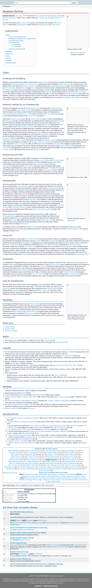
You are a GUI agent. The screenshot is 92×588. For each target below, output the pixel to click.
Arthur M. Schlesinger (62, 365)
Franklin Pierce (32, 456)
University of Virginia (63, 397)
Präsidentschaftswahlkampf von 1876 (14, 140)
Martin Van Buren (70, 452)
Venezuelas (16, 290)
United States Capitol (80, 545)
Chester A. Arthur (14, 459)
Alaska (11, 264)
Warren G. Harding (14, 463)
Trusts (45, 244)
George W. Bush (25, 469)
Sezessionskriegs (22, 25)
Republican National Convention (40, 142)
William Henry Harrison (65, 84)
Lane (72, 478)
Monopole (24, 254)
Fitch (68, 478)
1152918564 (62, 375)
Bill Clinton (10, 469)
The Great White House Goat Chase (19, 429)
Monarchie (70, 274)
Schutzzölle (6, 147)
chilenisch (43, 266)
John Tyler (33, 454)
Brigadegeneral (43, 25)
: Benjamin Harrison (14, 390)
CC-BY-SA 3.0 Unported (56, 576)
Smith (40, 478)
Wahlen (57, 168)
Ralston (38, 476)
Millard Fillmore (15, 456)
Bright (45, 474)
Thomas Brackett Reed (32, 239)
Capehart (69, 480)
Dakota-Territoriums (66, 146)
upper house (38, 522)
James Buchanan (50, 456)
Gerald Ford (23, 467)
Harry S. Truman (13, 465)
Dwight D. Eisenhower (32, 465)
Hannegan (47, 478)
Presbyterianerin (7, 90)
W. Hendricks (34, 478)
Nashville (47, 125)
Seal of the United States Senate (22, 522)
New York (13, 220)
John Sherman (56, 160)
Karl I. (33, 88)
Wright (50, 474)
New (33, 476)
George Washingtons (22, 186)
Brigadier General (59, 121)
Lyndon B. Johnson (70, 465)
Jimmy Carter (39, 467)
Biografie (7, 395)
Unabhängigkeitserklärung (58, 86)
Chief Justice (14, 545)
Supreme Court (32, 116)
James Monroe (13, 452)
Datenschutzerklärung (51, 586)
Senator (43, 144)
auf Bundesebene (67, 246)
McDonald (72, 474)
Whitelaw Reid (32, 227)
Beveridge (24, 476)
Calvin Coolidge (32, 463)
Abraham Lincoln (47, 114)
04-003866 (51, 340)
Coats (85, 480)
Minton (49, 476)
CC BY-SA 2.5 (42, 520)
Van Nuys (52, 480)
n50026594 (36, 485)
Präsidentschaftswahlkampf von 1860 (21, 114)
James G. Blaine (44, 160)
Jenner (59, 476)
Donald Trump (60, 469)
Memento (15, 395)
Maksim (18, 520)
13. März (42, 16)
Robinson (44, 476)
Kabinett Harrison (10, 327)
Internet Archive (37, 395)
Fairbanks (21, 480)
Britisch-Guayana (42, 290)
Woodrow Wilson (71, 461)
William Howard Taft (52, 461)
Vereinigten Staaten (51, 449)
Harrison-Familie (25, 23)
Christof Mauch (68, 356)
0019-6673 (61, 427)
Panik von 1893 (34, 304)
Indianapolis (53, 16)
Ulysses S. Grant (33, 458)
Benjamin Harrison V (29, 86)
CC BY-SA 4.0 (38, 554)
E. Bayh (48, 481)
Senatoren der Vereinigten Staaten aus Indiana (53, 472)
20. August (19, 16)
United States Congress (53, 522)
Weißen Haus (71, 220)
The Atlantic (46, 429)
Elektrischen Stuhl (47, 220)
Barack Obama (43, 469)
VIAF (43, 485)
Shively (35, 480)
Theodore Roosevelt (70, 272)
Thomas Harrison (10, 88)
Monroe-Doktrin (32, 199)
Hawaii (77, 274)
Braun (78, 476)
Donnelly (73, 476)
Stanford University (52, 288)
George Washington (14, 450)
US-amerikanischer (10, 18)
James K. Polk (52, 454)
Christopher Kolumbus (19, 207)
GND (17, 485)
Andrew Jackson (52, 452)
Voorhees (83, 478)
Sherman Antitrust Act (11, 244)
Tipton (36, 474)
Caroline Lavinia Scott (72, 93)
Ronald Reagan (56, 467)
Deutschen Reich (55, 264)
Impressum (38, 586)
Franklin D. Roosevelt (69, 463)
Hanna (31, 474)
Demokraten (6, 138)
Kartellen (52, 244)
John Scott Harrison (31, 84)
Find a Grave (31, 408)
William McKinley (17, 311)
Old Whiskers (23, 224)
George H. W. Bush (74, 467)
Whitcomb (53, 478)
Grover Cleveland (48, 170)
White (40, 474)
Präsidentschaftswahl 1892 (74, 229)
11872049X (23, 485)
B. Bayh (75, 480)
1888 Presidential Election (49, 547)
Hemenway (29, 480)
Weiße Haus (18, 218)
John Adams (34, 450)
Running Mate (40, 164)
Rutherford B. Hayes (49, 140)
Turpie (55, 474)
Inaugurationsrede (53, 188)
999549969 (14, 379)
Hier (21, 579)
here (46, 517)
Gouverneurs (44, 134)
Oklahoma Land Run (11, 331)
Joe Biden (75, 469)
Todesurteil (24, 88)
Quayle (80, 480)
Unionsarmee (55, 25)
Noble (27, 474)
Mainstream (37, 149)
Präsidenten (38, 449)
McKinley (38, 241)
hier (14, 579)
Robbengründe (73, 262)
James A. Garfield (19, 144)
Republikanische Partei (32, 108)
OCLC (56, 375)
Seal (11, 529)
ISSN (55, 427)
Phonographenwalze (9, 216)
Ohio (36, 16)
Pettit (64, 478)
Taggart (40, 480)
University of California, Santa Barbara (58, 400)
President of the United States (25, 529)
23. (38, 18)
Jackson (58, 480)
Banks (83, 476)
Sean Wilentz (73, 365)
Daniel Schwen (24, 554)
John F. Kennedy (52, 465)
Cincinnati (48, 92)
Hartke (63, 476)
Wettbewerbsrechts (82, 254)
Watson (46, 480)
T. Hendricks (61, 474)
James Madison (70, 450)
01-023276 (63, 342)
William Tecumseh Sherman (25, 126)
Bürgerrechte (30, 313)
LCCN (46, 340)
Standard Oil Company (74, 244)
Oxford (5, 93)
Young (58, 481)
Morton (77, 478)
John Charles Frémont (23, 110)
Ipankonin (30, 520)
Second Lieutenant (36, 119)
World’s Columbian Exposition (41, 209)
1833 (24, 16)
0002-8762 (28, 433)
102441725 (48, 485)
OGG (24, 393)
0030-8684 (26, 439)
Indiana (59, 16)
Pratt (67, 474)
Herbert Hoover (50, 463)
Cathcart (59, 478)
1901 (46, 16)
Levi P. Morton (29, 166)
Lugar (68, 476)
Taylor (27, 478)
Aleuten (85, 262)
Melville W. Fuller (23, 545)
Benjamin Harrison (10, 408)
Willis (54, 476)
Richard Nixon (8, 467)
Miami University (80, 92)
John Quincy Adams (32, 452)
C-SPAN (30, 404)
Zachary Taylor (69, 454)
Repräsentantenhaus (19, 84)
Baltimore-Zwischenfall (22, 270)
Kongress (57, 144)
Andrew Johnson (15, 458)
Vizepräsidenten (7, 166)
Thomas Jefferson (51, 450)
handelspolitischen (26, 243)
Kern (29, 476)
